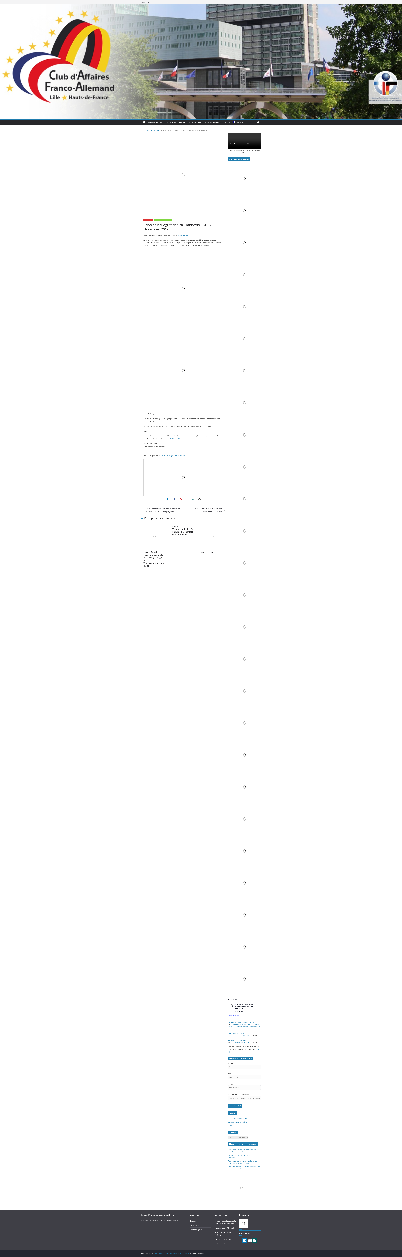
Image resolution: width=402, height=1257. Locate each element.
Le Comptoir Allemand (223, 1244)
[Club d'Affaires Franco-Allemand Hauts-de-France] (201, 6)
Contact (193, 1221)
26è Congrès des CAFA (236, 1033)
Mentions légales (196, 1230)
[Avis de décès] (212, 524)
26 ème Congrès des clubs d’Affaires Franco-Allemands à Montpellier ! (245, 1008)
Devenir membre (195, 122)
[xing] (254, 1240)
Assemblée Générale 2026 (237, 1040)
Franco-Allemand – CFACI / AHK (244, 1144)
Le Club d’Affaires (155, 122)
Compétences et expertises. (237, 1122)
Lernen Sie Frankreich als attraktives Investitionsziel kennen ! (207, 510)
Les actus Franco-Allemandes (225, 1228)
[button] (244, 122)
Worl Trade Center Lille (223, 1239)
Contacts (226, 122)
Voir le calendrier (234, 1016)
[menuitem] (238, 122)
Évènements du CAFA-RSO (241, 1036)
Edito (230, 1125)
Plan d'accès (194, 1225)
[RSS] (250, 1239)
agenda (182, 122)
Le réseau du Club (212, 122)
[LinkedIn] (244, 1240)
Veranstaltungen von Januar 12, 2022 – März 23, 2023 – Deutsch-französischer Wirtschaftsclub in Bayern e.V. (244, 1027)
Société (230, 1063)
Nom (229, 1074)
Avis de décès (207, 552)
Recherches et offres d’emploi (238, 1119)
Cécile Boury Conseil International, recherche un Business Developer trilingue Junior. (162, 510)
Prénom (231, 1084)
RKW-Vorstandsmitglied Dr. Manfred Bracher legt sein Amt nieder (183, 530)
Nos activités (170, 122)
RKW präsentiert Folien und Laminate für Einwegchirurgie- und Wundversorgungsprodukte (154, 559)
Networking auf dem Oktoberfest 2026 (241, 1022)
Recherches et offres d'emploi (162, 220)
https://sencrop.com (173, 438)
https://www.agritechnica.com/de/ (173, 456)
